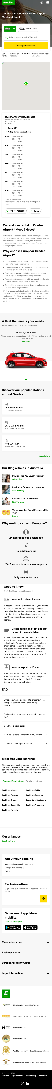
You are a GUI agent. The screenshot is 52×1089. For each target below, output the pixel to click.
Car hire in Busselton (34, 795)
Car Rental (4, 55)
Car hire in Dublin (33, 790)
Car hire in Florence (10, 795)
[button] (26, 84)
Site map (5, 1076)
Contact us (42, 1076)
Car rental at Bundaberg (36, 800)
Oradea (27, 54)
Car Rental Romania (14, 55)
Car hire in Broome (9, 800)
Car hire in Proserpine (35, 805)
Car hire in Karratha (10, 810)
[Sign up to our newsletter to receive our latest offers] (43, 898)
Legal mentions (17, 1076)
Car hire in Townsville (11, 805)
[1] (26, 379)
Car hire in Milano (9, 790)
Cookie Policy (30, 1076)
